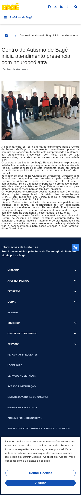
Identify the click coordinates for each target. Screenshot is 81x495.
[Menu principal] (5, 17)
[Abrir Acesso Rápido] (67, 7)
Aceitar (40, 483)
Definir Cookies (40, 473)
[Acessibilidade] (55, 7)
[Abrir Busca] (75, 7)
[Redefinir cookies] (61, 7)
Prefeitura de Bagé (21, 17)
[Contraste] (49, 7)
